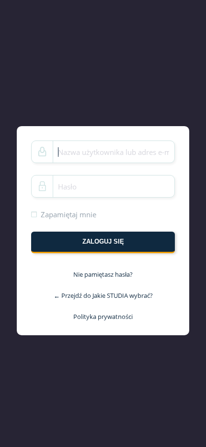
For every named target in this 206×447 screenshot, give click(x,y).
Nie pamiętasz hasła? (103, 274)
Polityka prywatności (103, 316)
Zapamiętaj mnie (68, 214)
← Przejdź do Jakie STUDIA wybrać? (103, 295)
